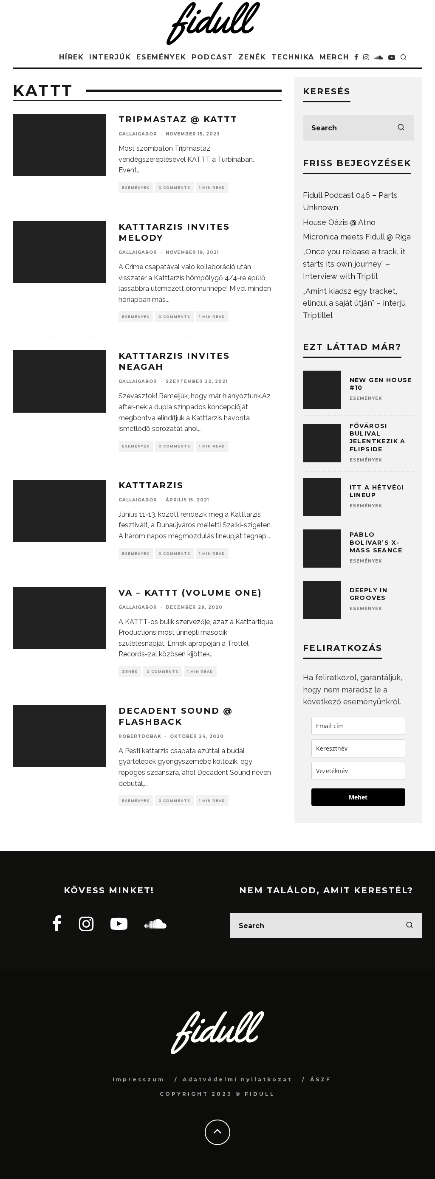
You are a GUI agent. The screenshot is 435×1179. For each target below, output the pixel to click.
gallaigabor (138, 134)
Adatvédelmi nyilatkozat (237, 1079)
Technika (292, 57)
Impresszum (139, 1079)
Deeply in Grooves (369, 594)
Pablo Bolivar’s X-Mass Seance (376, 542)
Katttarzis (151, 485)
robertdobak (140, 736)
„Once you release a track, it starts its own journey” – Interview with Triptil (354, 264)
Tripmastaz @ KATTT (178, 119)
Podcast (212, 57)
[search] (401, 128)
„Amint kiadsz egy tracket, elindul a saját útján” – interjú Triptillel (354, 303)
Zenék (252, 57)
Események (161, 57)
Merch (334, 57)
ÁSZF (320, 1079)
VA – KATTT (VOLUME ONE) (190, 593)
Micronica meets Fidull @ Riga (357, 236)
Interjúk (110, 57)
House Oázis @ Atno (339, 222)
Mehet (358, 797)
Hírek (72, 57)
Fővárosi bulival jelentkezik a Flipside (378, 437)
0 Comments (174, 188)
